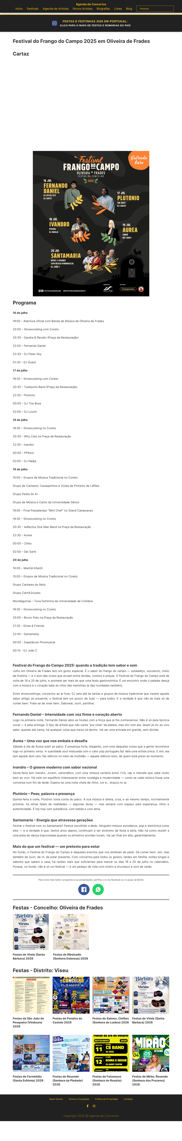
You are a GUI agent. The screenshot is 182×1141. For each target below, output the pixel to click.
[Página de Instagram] (94, 1106)
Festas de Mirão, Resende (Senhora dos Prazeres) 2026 (150, 1080)
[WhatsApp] (98, 889)
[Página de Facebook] (88, 1106)
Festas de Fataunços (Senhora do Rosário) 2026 (107, 1080)
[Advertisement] (91, 105)
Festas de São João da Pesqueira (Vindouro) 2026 (28, 1022)
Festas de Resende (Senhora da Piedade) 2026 (68, 1080)
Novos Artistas (82, 8)
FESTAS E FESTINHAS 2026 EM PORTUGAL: (95, 23)
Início (19, 8)
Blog (129, 8)
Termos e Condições (79, 1099)
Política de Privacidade (106, 1099)
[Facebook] (84, 889)
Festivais (33, 8)
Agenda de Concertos (91, 4)
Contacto (128, 1099)
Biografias (103, 8)
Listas (118, 8)
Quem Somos (56, 1099)
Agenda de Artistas (56, 8)
